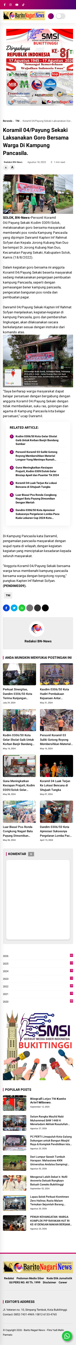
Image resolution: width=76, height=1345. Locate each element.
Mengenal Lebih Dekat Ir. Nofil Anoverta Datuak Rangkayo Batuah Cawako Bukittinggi (48, 1180)
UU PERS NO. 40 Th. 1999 (24, 1282)
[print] (29, 607)
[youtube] (16, 4)
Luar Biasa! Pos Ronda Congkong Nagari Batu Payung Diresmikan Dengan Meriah (36, 498)
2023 (38, 979)
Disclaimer (49, 1282)
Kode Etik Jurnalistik (59, 1278)
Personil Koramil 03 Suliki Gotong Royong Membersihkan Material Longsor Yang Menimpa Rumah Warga (36, 456)
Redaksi (9, 1278)
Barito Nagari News (34, 1330)
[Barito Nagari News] (24, 19)
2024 (38, 971)
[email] (37, 607)
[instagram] (10, 4)
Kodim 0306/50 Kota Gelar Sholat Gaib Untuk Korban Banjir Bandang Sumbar (37, 440)
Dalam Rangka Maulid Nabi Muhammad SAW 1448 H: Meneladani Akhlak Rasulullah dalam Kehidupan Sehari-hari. (49, 1120)
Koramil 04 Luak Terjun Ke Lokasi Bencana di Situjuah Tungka (36, 484)
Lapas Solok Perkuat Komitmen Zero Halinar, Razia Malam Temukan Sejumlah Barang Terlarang (49, 1200)
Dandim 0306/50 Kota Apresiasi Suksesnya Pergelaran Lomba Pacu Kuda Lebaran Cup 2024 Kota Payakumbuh (37, 514)
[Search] (71, 5)
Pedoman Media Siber (30, 1278)
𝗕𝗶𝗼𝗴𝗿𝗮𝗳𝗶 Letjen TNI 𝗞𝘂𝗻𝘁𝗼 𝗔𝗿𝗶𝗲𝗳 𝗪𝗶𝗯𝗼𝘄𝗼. (48, 1100)
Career (63, 1282)
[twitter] (14, 607)
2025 (38, 964)
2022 (38, 986)
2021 (38, 994)
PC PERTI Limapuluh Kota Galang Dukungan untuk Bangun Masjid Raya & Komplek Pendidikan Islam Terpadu (51, 1140)
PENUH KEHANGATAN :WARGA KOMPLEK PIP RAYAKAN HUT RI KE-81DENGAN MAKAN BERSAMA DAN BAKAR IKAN (51, 1221)
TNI (17, 120)
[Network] (51, 16)
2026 (38, 956)
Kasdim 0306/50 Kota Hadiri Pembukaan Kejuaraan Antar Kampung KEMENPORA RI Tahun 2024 (55, 694)
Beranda (7, 120)
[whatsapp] (22, 607)
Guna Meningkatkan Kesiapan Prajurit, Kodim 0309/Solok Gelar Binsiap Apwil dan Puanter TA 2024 (37, 471)
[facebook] (4, 4)
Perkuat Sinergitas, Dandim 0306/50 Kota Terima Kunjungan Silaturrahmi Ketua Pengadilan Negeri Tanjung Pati (17, 694)
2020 (38, 1002)
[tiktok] (23, 4)
